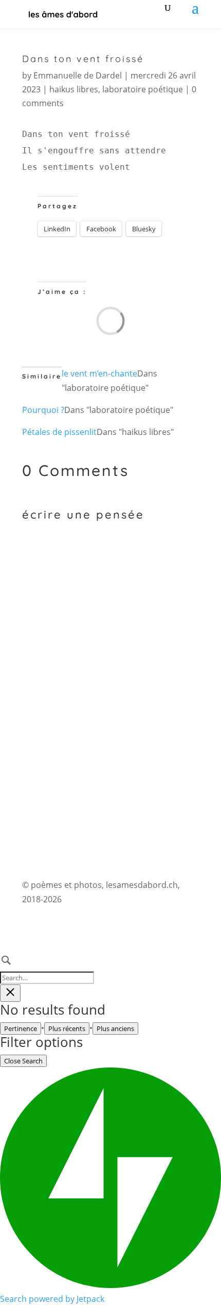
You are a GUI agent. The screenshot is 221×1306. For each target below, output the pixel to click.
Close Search (23, 1060)
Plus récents (66, 1028)
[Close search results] (10, 993)
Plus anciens (115, 1028)
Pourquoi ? (43, 409)
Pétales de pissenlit (59, 432)
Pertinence (20, 1028)
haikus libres (73, 89)
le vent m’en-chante (99, 373)
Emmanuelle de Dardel (77, 75)
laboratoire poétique (142, 89)
